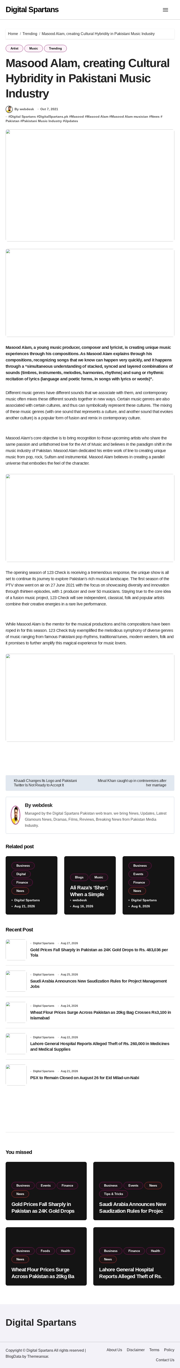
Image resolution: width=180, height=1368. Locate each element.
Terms (154, 1350)
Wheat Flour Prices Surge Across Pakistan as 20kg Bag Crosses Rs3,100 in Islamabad (45, 1276)
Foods (45, 1251)
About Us (114, 1350)
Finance (22, 882)
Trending (55, 48)
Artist (14, 48)
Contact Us (165, 1360)
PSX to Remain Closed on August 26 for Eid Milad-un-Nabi (84, 1077)
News (155, 116)
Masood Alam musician (129, 116)
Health (65, 1251)
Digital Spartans (32, 9)
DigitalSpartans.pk (53, 116)
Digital (21, 874)
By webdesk (24, 109)
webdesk (42, 805)
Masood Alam (97, 116)
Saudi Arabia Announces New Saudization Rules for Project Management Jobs (132, 1210)
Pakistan (12, 121)
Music (33, 48)
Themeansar (37, 1356)
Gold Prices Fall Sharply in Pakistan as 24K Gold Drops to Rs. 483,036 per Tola (45, 1210)
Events (138, 874)
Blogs (79, 877)
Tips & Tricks (113, 1194)
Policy (169, 1350)
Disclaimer (136, 1350)
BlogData (13, 1356)
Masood (77, 116)
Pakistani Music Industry (42, 121)
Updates (71, 121)
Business (23, 865)
